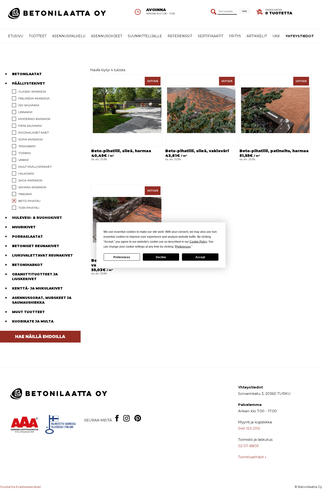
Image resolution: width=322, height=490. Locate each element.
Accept (200, 257)
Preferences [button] (183, 246)
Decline (161, 257)
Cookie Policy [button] (198, 241)
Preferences (121, 257)
